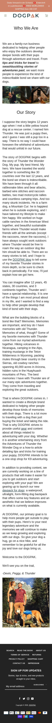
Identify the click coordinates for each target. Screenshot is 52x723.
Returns (36, 655)
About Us (41, 650)
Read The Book (25, 650)
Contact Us (19, 663)
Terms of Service (20, 655)
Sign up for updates (26, 670)
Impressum (33, 663)
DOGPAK (32, 705)
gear (24, 428)
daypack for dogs (13, 490)
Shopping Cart (35, 659)
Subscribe (39, 685)
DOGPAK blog (22, 259)
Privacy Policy (17, 659)
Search (10, 650)
